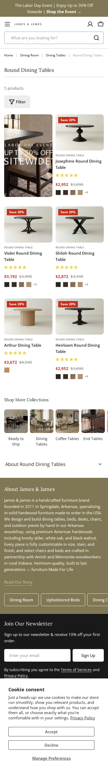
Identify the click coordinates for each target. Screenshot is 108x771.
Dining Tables (56, 55)
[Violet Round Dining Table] (28, 224)
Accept (51, 731)
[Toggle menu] (7, 24)
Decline (51, 745)
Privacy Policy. (16, 675)
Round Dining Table (70, 155)
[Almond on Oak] (72, 192)
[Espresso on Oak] (58, 192)
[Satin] (6, 370)
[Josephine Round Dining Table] (80, 132)
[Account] (90, 24)
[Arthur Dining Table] (28, 316)
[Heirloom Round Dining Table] (80, 316)
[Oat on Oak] (80, 192)
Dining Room (29, 55)
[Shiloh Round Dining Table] (80, 224)
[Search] (96, 38)
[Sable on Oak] (65, 192)
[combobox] (54, 37)
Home (8, 55)
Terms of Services (76, 669)
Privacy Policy (82, 717)
